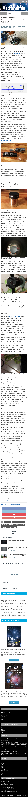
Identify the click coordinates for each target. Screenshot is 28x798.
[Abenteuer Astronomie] (14, 7)
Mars (2, 766)
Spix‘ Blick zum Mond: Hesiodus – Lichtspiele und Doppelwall (13, 746)
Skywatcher (3, 732)
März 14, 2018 (5, 26)
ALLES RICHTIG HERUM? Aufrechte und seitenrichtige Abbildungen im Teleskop (17, 555)
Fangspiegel (7, 522)
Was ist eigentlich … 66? (6, 749)
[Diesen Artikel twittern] (14, 511)
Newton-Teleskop (19, 524)
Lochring (4, 524)
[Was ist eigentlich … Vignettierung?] (4, 543)
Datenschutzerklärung (21, 795)
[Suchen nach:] (14, 13)
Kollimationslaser (6, 140)
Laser (22, 522)
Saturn (2, 773)
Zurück (14, 531)
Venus (2, 767)
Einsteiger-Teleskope (5, 712)
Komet (2, 772)
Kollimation (16, 522)
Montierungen (4, 715)
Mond (2, 762)
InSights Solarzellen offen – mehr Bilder (9, 751)
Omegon (3, 727)
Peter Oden (12, 26)
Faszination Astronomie (6, 781)
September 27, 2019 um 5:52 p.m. (14, 576)
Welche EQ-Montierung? (6, 790)
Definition (17, 53)
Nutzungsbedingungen (12, 795)
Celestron (3, 730)
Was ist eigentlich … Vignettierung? (16, 540)
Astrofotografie (4, 716)
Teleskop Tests (4, 783)
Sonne (2, 774)
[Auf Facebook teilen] (14, 508)
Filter (2, 719)
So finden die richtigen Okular (7, 787)
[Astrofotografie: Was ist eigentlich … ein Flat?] (4, 550)
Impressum (4, 795)
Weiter (14, 533)
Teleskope (8, 27)
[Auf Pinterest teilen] (14, 514)
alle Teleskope (4, 713)
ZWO (2, 729)
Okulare (3, 718)
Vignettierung (10, 500)
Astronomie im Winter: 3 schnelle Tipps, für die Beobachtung (13, 744)
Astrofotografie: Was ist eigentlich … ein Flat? (17, 548)
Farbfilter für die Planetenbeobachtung (9, 791)
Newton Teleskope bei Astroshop (11, 504)
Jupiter (2, 763)
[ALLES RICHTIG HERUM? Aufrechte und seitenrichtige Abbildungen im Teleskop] (4, 557)
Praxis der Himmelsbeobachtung (8, 785)
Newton (11, 524)
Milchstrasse (3, 764)
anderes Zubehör (4, 721)
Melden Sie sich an (21, 615)
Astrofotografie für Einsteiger (7, 784)
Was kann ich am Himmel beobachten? (9, 788)
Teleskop (4, 527)
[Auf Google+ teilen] (14, 518)
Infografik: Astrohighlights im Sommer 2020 (10, 742)
